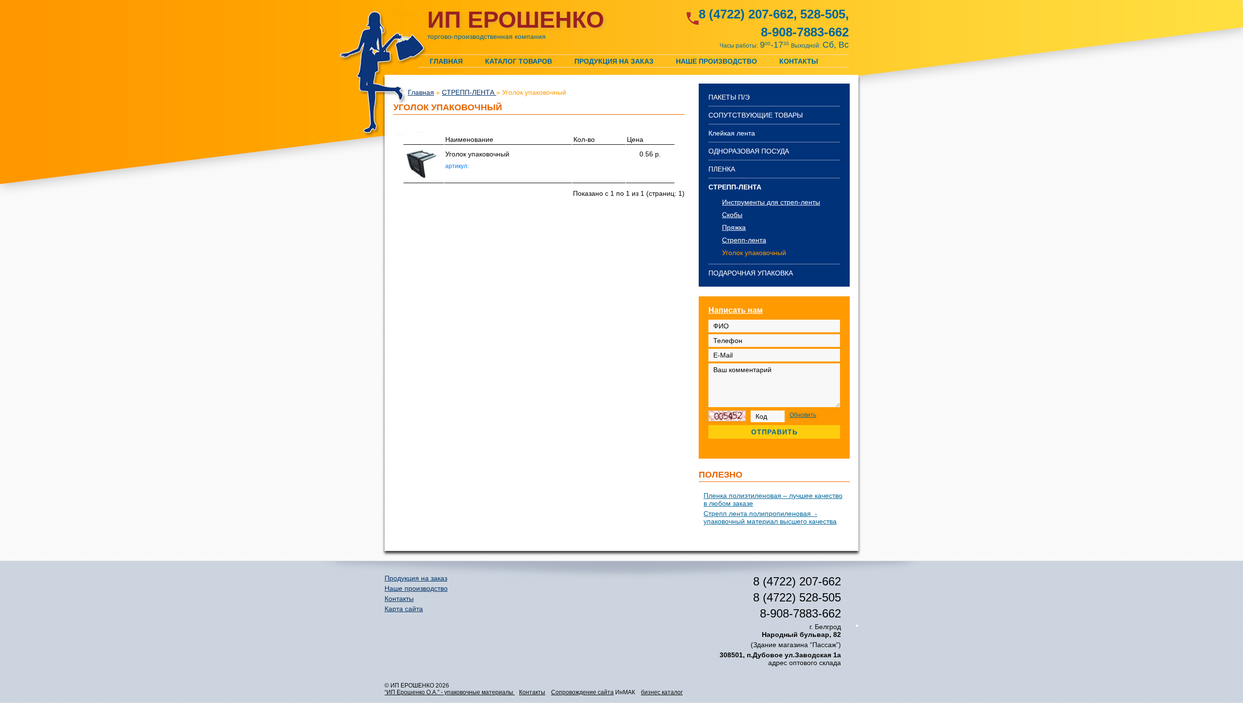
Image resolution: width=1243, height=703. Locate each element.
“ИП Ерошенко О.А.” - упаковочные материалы (450, 692)
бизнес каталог (662, 692)
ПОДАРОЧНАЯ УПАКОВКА (750, 273)
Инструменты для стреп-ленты (771, 202)
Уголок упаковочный (754, 253)
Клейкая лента (731, 133)
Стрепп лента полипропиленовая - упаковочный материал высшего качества (770, 517)
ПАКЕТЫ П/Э (729, 97)
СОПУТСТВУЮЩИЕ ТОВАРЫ (755, 115)
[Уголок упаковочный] (421, 178)
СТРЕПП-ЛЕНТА (734, 187)
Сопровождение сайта (582, 692)
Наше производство (716, 61)
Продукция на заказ (614, 61)
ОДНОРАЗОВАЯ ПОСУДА (748, 151)
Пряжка (734, 227)
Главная (446, 61)
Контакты (798, 61)
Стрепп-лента (744, 240)
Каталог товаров (518, 61)
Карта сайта (404, 609)
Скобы (732, 215)
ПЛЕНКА (721, 169)
